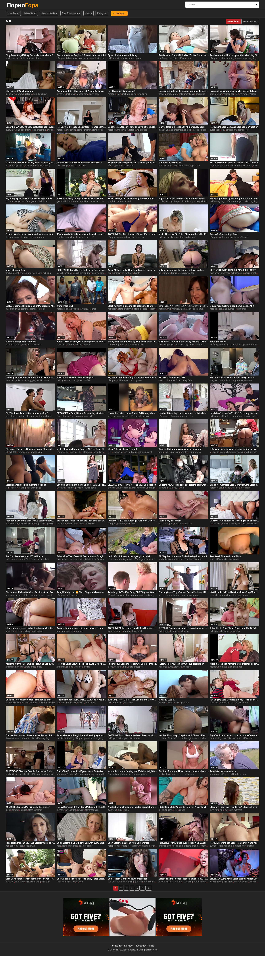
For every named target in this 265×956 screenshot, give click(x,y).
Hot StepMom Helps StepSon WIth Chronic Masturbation (183, 735)
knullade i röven (13, 702)
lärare (166, 631)
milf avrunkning (226, 58)
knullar (162, 774)
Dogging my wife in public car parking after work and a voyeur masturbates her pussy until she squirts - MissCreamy (183, 485)
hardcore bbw (122, 595)
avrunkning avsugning (245, 58)
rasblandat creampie (220, 273)
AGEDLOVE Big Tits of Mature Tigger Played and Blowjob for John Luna (132, 234)
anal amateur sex (28, 273)
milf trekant (11, 559)
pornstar (10, 416)
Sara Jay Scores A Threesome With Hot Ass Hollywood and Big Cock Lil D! (30, 879)
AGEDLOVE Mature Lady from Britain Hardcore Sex (132, 628)
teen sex (168, 595)
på (67, 595)
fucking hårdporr (173, 201)
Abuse (151, 946)
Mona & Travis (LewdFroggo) (122, 449)
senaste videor (250, 21)
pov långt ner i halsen (85, 488)
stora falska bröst (187, 237)
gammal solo (195, 452)
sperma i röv (28, 738)
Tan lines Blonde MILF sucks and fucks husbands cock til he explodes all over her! (183, 771)
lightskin (146, 416)
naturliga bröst (40, 94)
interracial (20, 881)
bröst (38, 58)
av (109, 810)
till (7, 452)
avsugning (83, 58)
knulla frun (72, 523)
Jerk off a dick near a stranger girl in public (129, 556)
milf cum (182, 58)
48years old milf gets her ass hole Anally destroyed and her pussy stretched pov (81, 234)
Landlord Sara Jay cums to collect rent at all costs (183, 413)
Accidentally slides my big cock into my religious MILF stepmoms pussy (81, 628)
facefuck (112, 94)
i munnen (61, 881)
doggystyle (168, 344)
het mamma (195, 559)
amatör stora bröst (98, 58)
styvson (25, 702)
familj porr (31, 559)
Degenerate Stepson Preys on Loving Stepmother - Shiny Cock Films (132, 127)
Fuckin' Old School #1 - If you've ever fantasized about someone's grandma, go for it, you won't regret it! (81, 771)
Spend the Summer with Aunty (122, 55)
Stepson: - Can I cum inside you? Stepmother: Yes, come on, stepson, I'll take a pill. (234, 807)
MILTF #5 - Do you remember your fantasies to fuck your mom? (234, 664)
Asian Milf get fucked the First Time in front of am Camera (132, 270)
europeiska (215, 130)
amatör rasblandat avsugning (208, 881)
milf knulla (168, 237)
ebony (172, 380)
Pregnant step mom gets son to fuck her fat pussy (234, 91)
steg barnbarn (216, 380)
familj (174, 273)
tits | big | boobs (141, 309)
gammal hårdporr (39, 201)
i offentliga (138, 559)
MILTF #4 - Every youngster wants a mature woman (81, 198)
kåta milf (244, 237)
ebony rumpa (114, 344)
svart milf (163, 380)
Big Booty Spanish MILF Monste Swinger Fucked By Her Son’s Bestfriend (30, 198)
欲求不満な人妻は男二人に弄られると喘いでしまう (183, 306)
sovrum (248, 380)
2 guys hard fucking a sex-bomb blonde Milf (232, 306)
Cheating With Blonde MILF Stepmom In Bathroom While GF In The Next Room (30, 377)
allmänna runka (151, 559)
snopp (114, 810)
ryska (126, 810)
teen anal (236, 738)
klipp (71, 595)
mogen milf (122, 130)
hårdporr (61, 58)
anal (8, 58)
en (7, 165)
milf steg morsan (248, 94)
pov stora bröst (86, 846)
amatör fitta (24, 452)
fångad (111, 595)
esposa (162, 94)
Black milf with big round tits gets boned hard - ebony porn (132, 306)
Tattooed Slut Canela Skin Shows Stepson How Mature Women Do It (30, 520)
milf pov (62, 488)
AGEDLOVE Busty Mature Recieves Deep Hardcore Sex (132, 735)
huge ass (138, 380)
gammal (20, 94)
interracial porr (28, 58)
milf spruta (75, 452)
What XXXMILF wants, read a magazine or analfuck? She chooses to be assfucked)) (81, 341)
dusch (46, 380)
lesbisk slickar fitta (81, 273)
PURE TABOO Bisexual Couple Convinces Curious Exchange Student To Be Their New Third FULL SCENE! (30, 771)
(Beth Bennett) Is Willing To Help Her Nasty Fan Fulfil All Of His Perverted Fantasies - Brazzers (183, 807)
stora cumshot (84, 130)
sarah (236, 559)
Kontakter (141, 946)
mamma (79, 595)
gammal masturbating (141, 595)
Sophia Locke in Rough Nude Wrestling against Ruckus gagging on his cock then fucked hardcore (81, 735)
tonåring (163, 58)
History (88, 13)
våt (109, 165)
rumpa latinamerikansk (231, 452)
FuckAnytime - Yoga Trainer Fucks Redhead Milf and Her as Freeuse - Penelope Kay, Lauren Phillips (183, 592)
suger (18, 201)
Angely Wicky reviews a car (223, 771)
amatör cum (36, 452)
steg (110, 416)
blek (131, 380)
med (59, 846)
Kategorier (102, 13)
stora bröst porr (135, 667)
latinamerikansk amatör (170, 881)
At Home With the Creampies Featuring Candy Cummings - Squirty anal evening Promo (30, 664)
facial (81, 523)
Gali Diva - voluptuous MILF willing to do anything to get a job (234, 520)
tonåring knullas (28, 237)
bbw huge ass (250, 452)
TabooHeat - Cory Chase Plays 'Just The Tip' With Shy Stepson (234, 628)
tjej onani (127, 559)
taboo (233, 631)
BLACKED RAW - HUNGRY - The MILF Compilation (132, 485)
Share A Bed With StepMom (19, 91)
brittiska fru (138, 237)
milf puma (87, 201)
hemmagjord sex (230, 237)
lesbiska (171, 702)
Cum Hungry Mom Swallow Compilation (127, 879)
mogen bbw (82, 94)
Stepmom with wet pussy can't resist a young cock (132, 162)
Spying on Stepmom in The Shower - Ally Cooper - (81, 485)
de (211, 165)
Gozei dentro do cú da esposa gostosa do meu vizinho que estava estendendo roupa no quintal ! (183, 91)
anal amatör (173, 94)
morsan (122, 201)
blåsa (83, 165)
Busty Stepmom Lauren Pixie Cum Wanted (128, 843)
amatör (40, 237)
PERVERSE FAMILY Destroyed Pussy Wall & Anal (182, 843)
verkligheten (255, 881)
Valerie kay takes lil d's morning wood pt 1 (27, 485)
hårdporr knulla (180, 595)
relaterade (142, 130)
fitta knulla (90, 523)
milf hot (70, 488)
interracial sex (199, 130)
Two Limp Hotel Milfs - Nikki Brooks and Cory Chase (132, 699)
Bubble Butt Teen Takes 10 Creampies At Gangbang (81, 556)
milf (110, 58)
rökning (22, 488)
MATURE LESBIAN (167, 699)
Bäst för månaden (71, 13)
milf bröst (71, 94)
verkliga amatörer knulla (249, 344)
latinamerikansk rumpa (241, 165)
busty (129, 237)
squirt (176, 488)
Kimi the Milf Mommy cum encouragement (180, 449)
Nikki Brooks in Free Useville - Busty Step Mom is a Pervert (234, 592)
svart (143, 344)
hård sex (214, 309)
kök (160, 273)
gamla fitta (62, 237)
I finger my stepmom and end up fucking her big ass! (30, 628)
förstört (81, 237)
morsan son (228, 94)
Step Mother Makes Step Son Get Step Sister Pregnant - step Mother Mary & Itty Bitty (30, 592)
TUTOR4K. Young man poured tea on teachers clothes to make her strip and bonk (183, 628)
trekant (21, 559)
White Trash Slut (65, 306)
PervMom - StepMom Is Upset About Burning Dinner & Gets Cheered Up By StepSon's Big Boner (234, 55)
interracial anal (124, 488)
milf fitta (26, 201)
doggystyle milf (34, 380)
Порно (15, 5)
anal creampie (39, 130)
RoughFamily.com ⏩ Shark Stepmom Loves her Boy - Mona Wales (81, 592)
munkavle (61, 738)
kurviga (187, 738)
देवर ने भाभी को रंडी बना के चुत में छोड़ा (224, 234)
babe (12, 846)
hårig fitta (179, 523)
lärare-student (13, 738)
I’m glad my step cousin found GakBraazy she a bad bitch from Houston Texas (132, 413)
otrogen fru (231, 130)
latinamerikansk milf (123, 416)
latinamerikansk (187, 94)
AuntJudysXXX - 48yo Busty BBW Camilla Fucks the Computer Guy (81, 91)
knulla (161, 201)
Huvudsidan (13, 13)
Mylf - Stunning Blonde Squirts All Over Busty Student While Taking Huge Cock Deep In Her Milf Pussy (81, 449)
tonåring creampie (222, 738)
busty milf (10, 130)
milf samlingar (139, 488)
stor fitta (178, 667)
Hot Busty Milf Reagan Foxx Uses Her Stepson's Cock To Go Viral (81, 127)
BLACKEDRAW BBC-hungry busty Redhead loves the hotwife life (30, 127)
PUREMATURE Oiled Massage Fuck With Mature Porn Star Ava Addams (132, 520)
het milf (162, 309)
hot (58, 702)
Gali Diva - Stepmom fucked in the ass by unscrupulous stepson (30, 699)
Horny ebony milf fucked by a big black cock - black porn (132, 341)
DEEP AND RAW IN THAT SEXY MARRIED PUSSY (233, 270)
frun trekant (113, 774)
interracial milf (22, 774)
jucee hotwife (83, 380)
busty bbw (94, 94)
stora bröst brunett (126, 58)
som (161, 595)
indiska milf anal (252, 416)
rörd (129, 201)
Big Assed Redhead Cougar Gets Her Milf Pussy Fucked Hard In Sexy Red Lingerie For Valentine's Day (132, 377)
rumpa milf (118, 702)
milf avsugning (129, 94)
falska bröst (72, 58)
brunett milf (127, 273)
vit (220, 237)
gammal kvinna (64, 201)
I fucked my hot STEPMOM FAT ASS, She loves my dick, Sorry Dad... (81, 699)
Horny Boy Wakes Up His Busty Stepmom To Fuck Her (234, 198)
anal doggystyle (23, 130)
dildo (133, 523)
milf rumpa (258, 165)
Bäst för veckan (49, 13)
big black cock (133, 344)
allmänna (163, 488)
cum (40, 273)
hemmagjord (33, 416)
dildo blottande (115, 559)
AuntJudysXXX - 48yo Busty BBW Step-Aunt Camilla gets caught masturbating (132, 592)
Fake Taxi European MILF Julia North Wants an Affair (30, 843)
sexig (161, 452)
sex (175, 165)
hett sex (227, 488)
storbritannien (92, 810)
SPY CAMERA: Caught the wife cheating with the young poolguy (81, 413)
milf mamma (184, 165)
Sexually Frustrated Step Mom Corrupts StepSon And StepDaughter (234, 485)
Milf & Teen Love (218, 341)
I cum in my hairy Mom (170, 520)
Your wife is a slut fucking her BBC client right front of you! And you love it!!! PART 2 (132, 771)
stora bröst (97, 130)
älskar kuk (163, 130)
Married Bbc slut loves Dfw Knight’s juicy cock (181, 127)
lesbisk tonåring (64, 273)
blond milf (15, 58)
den (109, 273)
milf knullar (224, 416)
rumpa (19, 631)
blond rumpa (188, 201)
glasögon (224, 631)
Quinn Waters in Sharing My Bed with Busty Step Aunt (81, 843)
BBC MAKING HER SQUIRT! (172, 377)
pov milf (90, 237)
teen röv (14, 488)
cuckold (187, 667)
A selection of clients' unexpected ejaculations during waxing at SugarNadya (132, 807)
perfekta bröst (166, 165)
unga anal (78, 416)
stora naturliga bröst (185, 344)
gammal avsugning (248, 201)
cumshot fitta (165, 738)
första (137, 273)
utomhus (77, 201)
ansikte (250, 846)
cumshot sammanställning (121, 881)
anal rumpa (14, 237)
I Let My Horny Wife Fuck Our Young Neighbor (181, 664)
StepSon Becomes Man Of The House (24, 556)
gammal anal (237, 416)
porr (171, 523)
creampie (172, 58)
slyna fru (75, 309)
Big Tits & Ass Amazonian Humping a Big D (27, 413)
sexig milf (200, 94)
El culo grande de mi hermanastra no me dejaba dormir (30, 234)
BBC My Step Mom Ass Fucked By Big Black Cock (183, 556)
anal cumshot (12, 273)
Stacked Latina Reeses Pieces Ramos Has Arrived (183, 879)
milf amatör (247, 738)
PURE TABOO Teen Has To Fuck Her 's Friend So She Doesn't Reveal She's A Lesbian (81, 270)
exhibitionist (242, 702)
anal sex (188, 130)
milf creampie (32, 165)
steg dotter (24, 595)
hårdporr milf (63, 452)
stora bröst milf (252, 273)
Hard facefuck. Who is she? (121, 91)
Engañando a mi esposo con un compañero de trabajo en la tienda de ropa (234, 735)
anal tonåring (165, 846)
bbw (43, 309)
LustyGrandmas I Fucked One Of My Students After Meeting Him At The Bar (30, 306)
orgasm (125, 738)
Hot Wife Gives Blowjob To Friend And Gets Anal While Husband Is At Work (81, 664)
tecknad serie (130, 452)
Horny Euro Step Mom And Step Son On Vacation (234, 127)
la (210, 452)
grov (63, 380)
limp (131, 702)
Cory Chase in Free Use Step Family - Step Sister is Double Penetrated (81, 879)
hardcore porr (127, 165)
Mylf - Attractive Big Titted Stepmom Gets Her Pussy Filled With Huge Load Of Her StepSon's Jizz (183, 234)
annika (87, 667)
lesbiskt (162, 702)
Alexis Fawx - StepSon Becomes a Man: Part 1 (79, 162)
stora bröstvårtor (186, 273)
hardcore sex (216, 488)
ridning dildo (153, 488)
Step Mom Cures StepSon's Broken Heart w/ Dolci (81, 55)
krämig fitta (186, 380)
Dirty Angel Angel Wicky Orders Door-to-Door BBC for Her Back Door (30, 55)
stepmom (200, 344)
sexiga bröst (201, 201)
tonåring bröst (98, 273)
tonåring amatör (221, 165)
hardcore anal (63, 309)
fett (237, 94)
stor (176, 237)
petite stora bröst (129, 846)
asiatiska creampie (195, 309)
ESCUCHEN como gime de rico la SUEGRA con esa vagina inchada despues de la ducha (234, 162)
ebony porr (155, 309)
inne (222, 810)
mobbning (184, 631)
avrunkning (45, 165)
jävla (117, 165)
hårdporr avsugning (231, 523)
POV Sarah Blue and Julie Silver (226, 556)
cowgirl (64, 165)
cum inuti (214, 810)
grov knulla (51, 523)
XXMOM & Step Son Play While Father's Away (28, 807)
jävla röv (27, 631)
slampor (228, 559)
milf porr (118, 667)
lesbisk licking (216, 881)
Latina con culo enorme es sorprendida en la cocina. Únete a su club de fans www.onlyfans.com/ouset (234, 449)
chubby (79, 344)
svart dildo (183, 559)
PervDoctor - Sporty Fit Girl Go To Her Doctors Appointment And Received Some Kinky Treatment (183, 55)
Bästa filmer (30, 13)
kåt (240, 667)
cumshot (61, 94)
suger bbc (130, 774)
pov (114, 58)
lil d (7, 488)
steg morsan (216, 94)
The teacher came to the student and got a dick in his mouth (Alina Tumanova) (30, 735)
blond (110, 667)
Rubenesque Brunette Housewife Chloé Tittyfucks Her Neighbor (132, 664)
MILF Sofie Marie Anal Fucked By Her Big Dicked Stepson (183, 341)
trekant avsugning (101, 452)
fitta (189, 58)
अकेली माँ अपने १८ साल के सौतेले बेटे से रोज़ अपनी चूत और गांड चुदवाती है (234, 413)
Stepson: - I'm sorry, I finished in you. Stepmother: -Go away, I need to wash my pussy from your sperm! (30, 449)
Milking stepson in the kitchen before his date (181, 270)
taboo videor (43, 559)
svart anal (173, 559)
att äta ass (85, 309)
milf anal (72, 237)
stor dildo (188, 416)
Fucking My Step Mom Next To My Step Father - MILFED (234, 699)
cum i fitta (163, 523)
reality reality (48, 774)
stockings (61, 774)
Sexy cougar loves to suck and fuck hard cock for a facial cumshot (81, 520)
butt (125, 667)
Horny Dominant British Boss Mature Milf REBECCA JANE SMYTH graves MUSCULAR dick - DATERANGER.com (81, 807)
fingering (169, 810)
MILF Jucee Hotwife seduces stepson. (76, 377)
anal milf (88, 416)
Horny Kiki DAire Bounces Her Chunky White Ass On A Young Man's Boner (234, 843)
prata (138, 58)
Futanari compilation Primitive (21, 341)
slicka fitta (113, 631)
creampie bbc (84, 559)
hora (182, 488)
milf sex (236, 488)
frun (59, 416)
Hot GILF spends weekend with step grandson (232, 377)
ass (126, 702)
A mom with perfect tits (170, 162)
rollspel (28, 94)
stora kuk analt (34, 344)
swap (170, 667)
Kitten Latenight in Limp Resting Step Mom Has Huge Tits (132, 198)
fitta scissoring (241, 881)
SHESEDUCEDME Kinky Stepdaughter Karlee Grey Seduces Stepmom (234, 879)
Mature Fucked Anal (15, 270)
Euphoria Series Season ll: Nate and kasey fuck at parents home (183, 198)
